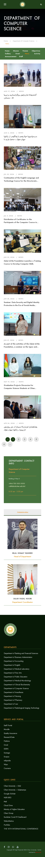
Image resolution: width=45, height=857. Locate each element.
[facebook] (4, 846)
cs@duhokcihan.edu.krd (17, 486)
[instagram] (9, 846)
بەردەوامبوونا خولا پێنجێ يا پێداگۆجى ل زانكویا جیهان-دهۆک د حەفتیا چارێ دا (20, 138)
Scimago (7, 753)
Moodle (7, 729)
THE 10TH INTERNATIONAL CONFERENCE (21, 829)
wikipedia (7, 760)
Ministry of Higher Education (14, 809)
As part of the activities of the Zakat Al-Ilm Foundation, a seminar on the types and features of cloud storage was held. (22, 345)
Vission (25, 51)
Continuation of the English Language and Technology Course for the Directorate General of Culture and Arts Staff (21, 179)
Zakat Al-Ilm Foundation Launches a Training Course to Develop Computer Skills (22, 262)
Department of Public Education (15, 676)
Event (18, 53)
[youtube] (17, 846)
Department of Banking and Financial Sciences (21, 653)
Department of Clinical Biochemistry (17, 684)
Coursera (7, 768)
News (27, 53)
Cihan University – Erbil (12, 786)
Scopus (6, 756)
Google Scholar (10, 793)
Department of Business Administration (18, 657)
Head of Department (22, 556)
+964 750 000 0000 (17, 483)
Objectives (36, 51)
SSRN (6, 749)
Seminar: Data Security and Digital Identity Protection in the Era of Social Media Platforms (21, 304)
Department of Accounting (13, 661)
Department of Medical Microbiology (17, 680)
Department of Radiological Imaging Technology (21, 708)
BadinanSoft (38, 852)
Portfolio (7, 825)
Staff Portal (8, 725)
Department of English (12, 665)
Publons (7, 741)
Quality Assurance (10, 733)
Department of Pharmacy (13, 700)
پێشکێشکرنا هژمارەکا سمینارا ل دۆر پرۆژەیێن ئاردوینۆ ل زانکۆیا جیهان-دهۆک (20, 428)
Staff (21, 56)
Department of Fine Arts (13, 673)
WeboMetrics (9, 821)
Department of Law (11, 704)
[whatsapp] (13, 846)
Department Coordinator (22, 602)
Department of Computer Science (16, 688)
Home (7, 51)
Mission (16, 51)
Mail (5, 801)
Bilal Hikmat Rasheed (22, 553)
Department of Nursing (12, 696)
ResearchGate (9, 737)
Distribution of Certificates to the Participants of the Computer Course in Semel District (20, 221)
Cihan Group (8, 813)
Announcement (10, 56)
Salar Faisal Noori (22, 599)
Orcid (6, 745)
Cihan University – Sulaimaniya (15, 790)
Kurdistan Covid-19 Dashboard (15, 817)
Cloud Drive (8, 805)
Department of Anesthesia (13, 692)
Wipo (6, 764)
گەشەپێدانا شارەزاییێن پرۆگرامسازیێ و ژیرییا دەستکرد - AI (20, 96)
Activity (37, 53)
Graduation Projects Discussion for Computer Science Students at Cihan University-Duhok (19, 387)
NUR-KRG (7, 797)
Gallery (8, 53)
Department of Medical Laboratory (16, 669)
